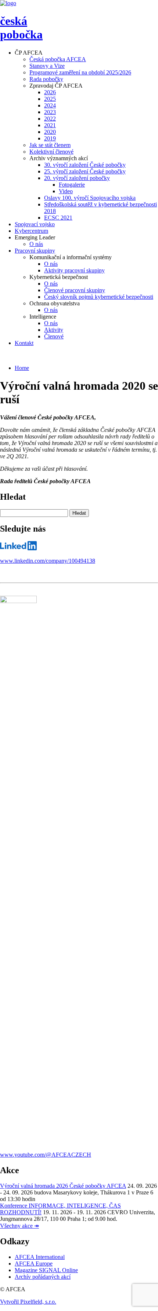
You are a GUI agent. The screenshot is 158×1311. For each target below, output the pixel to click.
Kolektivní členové (51, 151)
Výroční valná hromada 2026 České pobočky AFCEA (63, 1186)
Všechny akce (19, 1226)
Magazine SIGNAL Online (46, 1270)
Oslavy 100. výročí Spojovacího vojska (90, 198)
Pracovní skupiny (35, 250)
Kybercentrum (31, 231)
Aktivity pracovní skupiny (74, 270)
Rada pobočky (46, 79)
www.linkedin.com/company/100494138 (47, 561)
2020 (50, 132)
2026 (50, 92)
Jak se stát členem (50, 145)
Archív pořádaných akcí (43, 1277)
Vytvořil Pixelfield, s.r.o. (28, 1302)
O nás (36, 244)
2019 (50, 138)
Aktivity (53, 330)
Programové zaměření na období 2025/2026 (80, 72)
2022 (50, 118)
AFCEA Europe (34, 1263)
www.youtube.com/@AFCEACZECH (45, 1155)
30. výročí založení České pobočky (85, 165)
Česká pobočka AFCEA (57, 59)
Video (66, 191)
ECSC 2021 (58, 217)
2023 (50, 112)
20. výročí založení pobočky (77, 178)
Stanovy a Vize (47, 66)
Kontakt (24, 343)
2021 (50, 125)
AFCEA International (40, 1257)
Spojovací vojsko (35, 224)
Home (22, 368)
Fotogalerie (72, 184)
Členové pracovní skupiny (74, 290)
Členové (54, 336)
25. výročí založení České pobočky (85, 171)
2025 (50, 99)
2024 (50, 105)
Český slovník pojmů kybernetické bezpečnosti (98, 297)
